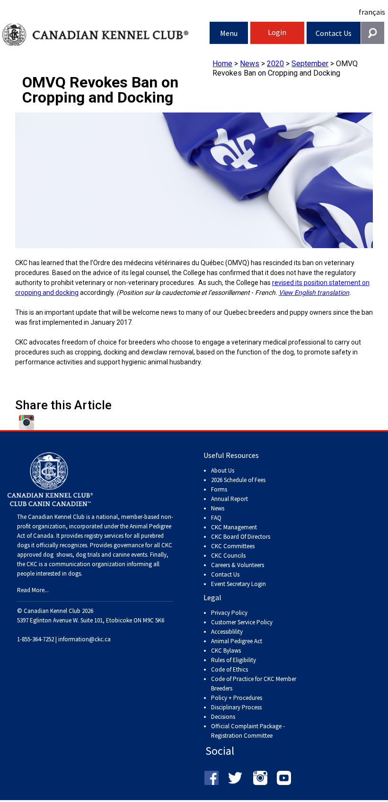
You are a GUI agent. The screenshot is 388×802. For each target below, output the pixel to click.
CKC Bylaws (226, 651)
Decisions (223, 717)
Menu (229, 33)
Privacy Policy (229, 613)
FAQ (216, 518)
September (309, 63)
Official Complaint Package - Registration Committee (248, 726)
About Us (222, 470)
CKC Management (234, 527)
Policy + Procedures (236, 698)
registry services (103, 536)
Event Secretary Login (238, 584)
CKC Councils (228, 556)
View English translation (314, 292)
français (372, 12)
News (249, 63)
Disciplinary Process (236, 707)
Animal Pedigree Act (236, 641)
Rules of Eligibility (233, 660)
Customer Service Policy (242, 622)
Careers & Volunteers (237, 565)
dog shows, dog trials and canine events (95, 555)
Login (277, 32)
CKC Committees (233, 546)
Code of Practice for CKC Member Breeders (253, 683)
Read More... (33, 590)
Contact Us (334, 33)
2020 (275, 63)
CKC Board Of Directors (240, 537)
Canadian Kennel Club (106, 35)
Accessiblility (227, 632)
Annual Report (229, 499)
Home (222, 63)
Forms (219, 489)
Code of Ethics (229, 669)
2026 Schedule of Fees (238, 480)
